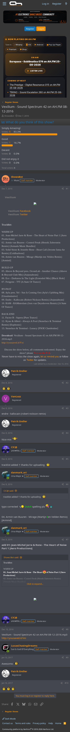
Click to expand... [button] (35, 583)
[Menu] (4, 3)
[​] (35, 204)
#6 (67, 484)
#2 (67, 382)
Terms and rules (22, 723)
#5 (67, 459)
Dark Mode (10, 718)
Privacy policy (39, 723)
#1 (67, 188)
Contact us (7, 723)
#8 (67, 629)
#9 (67, 657)
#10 (66, 683)
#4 (67, 433)
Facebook (19, 210)
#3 (67, 408)
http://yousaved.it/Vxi (13, 342)
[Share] (63, 189)
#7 (67, 539)
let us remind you (50, 356)
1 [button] (6, 142)
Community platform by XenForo (28, 729)
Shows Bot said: (11, 557)
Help (50, 723)
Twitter (18, 214)
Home (58, 723)
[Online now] (7, 478)
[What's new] (66, 4)
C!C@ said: (9, 490)
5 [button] (6, 131)
